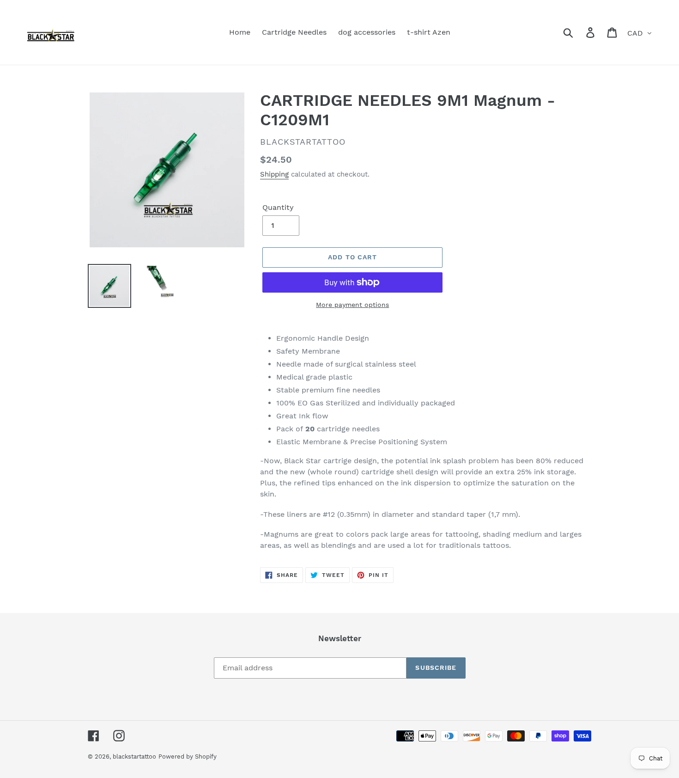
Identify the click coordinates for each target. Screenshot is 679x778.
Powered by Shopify (187, 756)
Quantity (278, 207)
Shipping (274, 174)
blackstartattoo (134, 756)
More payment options (352, 304)
